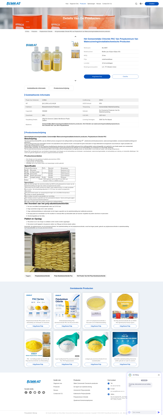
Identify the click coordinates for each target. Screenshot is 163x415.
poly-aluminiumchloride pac (63, 276)
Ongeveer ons (57, 383)
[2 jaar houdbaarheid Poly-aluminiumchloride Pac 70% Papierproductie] (67, 344)
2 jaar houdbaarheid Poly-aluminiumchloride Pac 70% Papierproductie (67, 359)
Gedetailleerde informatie (36, 88)
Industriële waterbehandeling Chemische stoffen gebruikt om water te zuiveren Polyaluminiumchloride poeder (125, 360)
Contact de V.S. (58, 393)
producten (83, 3)
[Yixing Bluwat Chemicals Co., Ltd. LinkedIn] (30, 392)
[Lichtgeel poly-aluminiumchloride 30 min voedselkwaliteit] (96, 344)
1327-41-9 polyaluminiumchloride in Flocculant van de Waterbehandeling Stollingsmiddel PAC (96, 321)
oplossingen (91, 3)
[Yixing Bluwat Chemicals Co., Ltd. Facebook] (26, 392)
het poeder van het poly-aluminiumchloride (91, 276)
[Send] (158, 412)
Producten (34, 31)
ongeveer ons (74, 3)
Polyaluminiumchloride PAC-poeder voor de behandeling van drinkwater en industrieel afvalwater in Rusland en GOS (38, 321)
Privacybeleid (28, 413)
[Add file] (129, 412)
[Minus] (159, 375)
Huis (67, 3)
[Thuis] (33, 384)
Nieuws (55, 390)
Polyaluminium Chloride (46, 31)
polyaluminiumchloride (42, 276)
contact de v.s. (107, 3)
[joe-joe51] (43, 392)
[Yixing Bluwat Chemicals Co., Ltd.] (13, 3)
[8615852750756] (34, 392)
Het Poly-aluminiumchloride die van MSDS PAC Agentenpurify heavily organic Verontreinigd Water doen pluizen (125, 321)
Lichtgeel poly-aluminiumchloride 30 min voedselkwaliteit (96, 359)
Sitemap (35, 413)
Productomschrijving (61, 88)
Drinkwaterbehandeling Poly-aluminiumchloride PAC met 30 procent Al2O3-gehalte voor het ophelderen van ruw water (67, 321)
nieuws (98, 3)
